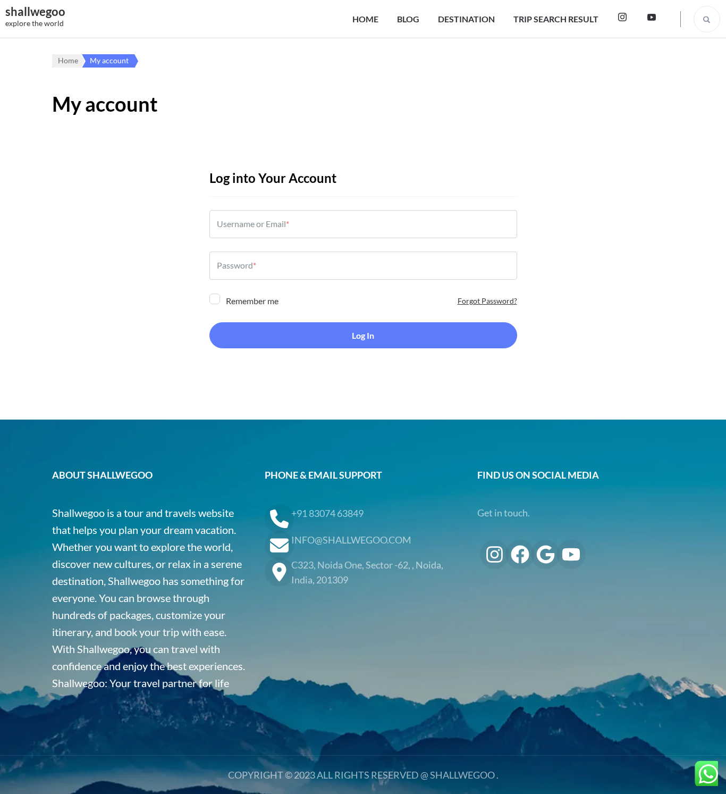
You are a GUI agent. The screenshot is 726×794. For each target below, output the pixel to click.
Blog (408, 19)
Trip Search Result (555, 19)
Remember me (251, 300)
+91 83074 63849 (327, 513)
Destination (466, 19)
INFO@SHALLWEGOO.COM (351, 540)
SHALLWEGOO (462, 775)
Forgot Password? (487, 300)
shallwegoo (35, 11)
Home (365, 19)
